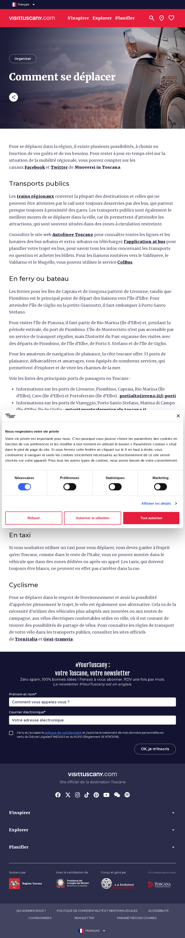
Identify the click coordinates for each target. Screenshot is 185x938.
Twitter (59, 167)
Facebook (35, 167)
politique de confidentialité (63, 732)
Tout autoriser (151, 518)
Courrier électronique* (27, 712)
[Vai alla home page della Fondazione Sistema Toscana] (117, 883)
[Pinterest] (96, 795)
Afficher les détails (156, 503)
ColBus (124, 262)
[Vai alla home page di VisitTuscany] (32, 18)
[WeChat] (117, 795)
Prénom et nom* (22, 694)
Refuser (34, 518)
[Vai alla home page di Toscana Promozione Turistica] (159, 884)
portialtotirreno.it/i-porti (148, 395)
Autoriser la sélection (92, 518)
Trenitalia (26, 639)
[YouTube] (106, 795)
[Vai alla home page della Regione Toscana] (25, 883)
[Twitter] (68, 795)
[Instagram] (77, 795)
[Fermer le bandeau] (178, 415)
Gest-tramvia (58, 639)
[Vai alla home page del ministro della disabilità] (72, 883)
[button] (92, 813)
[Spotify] (127, 795)
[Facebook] (58, 795)
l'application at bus (144, 241)
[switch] (69, 486)
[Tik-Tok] (86, 795)
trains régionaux (35, 196)
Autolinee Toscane (72, 234)
